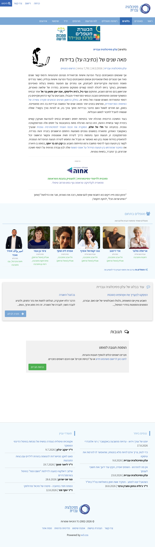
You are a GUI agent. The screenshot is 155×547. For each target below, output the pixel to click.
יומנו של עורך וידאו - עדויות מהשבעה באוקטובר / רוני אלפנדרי (116, 441)
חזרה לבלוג (13, 313)
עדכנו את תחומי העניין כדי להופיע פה (124, 269)
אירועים (43, 21)
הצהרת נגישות (94, 528)
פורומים (76, 21)
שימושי (55, 21)
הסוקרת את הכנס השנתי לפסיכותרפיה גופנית (61, 127)
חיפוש (5, 3)
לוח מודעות (91, 21)
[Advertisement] (77, 397)
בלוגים (126, 21)
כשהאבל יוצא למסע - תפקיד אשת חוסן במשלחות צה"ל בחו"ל (117, 482)
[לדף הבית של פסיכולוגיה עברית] (138, 8)
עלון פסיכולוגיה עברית (105, 49)
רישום (28, 3)
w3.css (84, 535)
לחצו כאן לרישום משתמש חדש (111, 359)
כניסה (37, 3)
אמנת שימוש (78, 528)
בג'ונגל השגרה (67, 295)
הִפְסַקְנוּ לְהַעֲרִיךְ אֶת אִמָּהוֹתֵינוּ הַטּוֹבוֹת (127, 295)
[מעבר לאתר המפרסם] (77, 33)
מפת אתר (47, 528)
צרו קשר (18, 3)
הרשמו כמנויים (68, 68)
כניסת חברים (37, 367)
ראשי (150, 21)
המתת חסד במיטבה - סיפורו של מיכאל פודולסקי (48, 486)
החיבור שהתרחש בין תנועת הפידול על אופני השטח (96, 147)
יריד (66, 21)
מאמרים (138, 21)
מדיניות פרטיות (62, 528)
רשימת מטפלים (109, 21)
